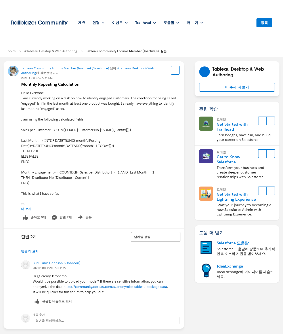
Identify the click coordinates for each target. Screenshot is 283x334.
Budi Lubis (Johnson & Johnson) (56, 263)
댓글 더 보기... (31, 251)
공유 (84, 218)
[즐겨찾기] (175, 70)
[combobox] (155, 237)
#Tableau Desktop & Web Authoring (50, 51)
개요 (81, 22)
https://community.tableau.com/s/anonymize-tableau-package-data (115, 287)
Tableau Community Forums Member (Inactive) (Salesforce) (65, 68)
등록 (264, 22)
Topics (10, 51)
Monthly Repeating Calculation (50, 84)
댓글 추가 (39, 315)
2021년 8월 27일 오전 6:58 (37, 78)
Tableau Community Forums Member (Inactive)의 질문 (126, 51)
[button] (237, 87)
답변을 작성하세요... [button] (50, 321)
